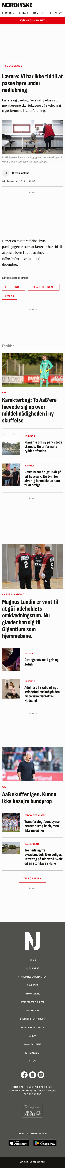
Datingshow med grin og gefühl (41, 662)
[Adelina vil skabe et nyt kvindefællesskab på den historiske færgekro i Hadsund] (11, 689)
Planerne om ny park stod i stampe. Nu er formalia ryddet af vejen (43, 446)
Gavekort (32, 985)
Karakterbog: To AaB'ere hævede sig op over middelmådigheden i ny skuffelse (29, 410)
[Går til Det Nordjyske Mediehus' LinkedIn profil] (41, 1074)
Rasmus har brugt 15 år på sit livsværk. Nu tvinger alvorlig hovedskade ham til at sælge (42, 478)
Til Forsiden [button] (32, 878)
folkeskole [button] (13, 65)
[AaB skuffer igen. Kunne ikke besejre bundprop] (32, 764)
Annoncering (32, 993)
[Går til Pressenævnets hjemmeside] (32, 1110)
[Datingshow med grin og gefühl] (11, 659)
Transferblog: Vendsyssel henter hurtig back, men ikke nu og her (42, 826)
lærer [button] (9, 296)
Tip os (32, 959)
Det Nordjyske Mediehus (38, 1087)
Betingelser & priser (32, 1002)
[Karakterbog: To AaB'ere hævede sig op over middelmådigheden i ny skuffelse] (32, 370)
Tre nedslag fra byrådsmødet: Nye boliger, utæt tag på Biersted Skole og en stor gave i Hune (43, 857)
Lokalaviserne (32, 1044)
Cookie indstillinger (32, 1162)
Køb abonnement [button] (32, 20)
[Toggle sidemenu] (59, 5)
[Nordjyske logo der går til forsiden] (17, 5)
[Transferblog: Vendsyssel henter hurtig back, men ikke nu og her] (11, 822)
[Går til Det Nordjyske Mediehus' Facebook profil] (24, 1074)
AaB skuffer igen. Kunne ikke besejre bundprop (29, 798)
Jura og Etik (32, 1010)
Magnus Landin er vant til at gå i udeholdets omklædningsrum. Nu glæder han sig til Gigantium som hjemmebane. (30, 619)
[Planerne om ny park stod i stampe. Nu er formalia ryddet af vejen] (11, 444)
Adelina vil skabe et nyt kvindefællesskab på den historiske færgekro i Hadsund (42, 694)
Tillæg (33, 1061)
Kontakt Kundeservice (32, 1019)
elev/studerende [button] (44, 287)
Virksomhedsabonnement (32, 976)
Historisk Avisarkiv (32, 1027)
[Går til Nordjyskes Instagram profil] (32, 1074)
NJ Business (32, 968)
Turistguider (32, 1052)
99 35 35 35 (35, 1094)
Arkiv (32, 1035)
